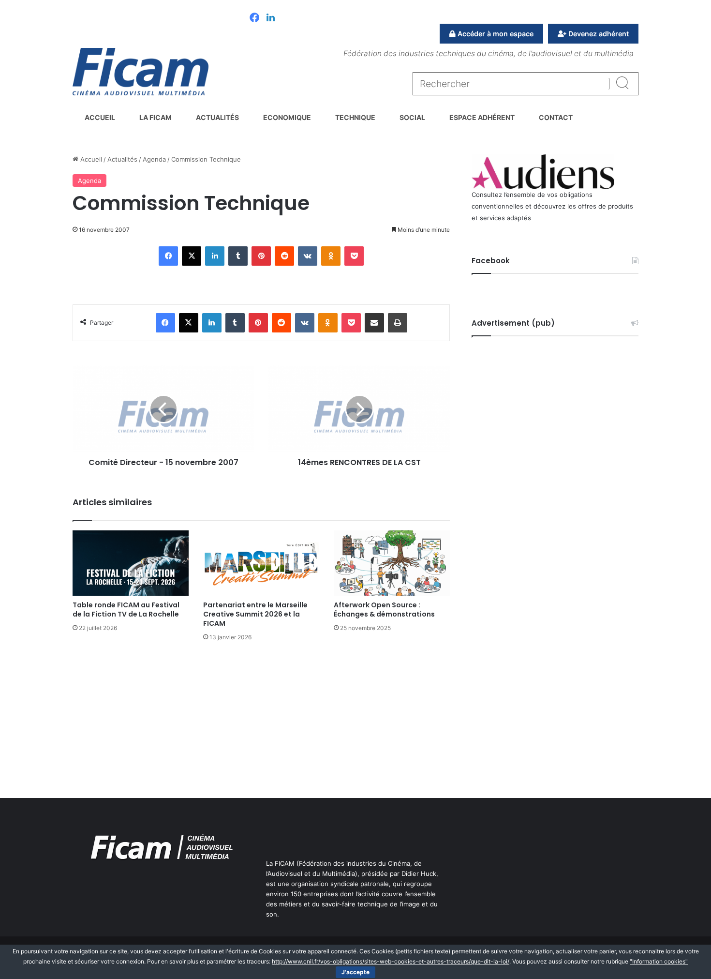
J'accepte (355, 972)
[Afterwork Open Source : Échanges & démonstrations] (392, 563)
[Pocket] (354, 256)
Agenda (154, 159)
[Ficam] (140, 71)
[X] (191, 256)
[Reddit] (284, 256)
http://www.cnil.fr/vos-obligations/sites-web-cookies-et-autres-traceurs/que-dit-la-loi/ (390, 961)
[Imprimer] (397, 322)
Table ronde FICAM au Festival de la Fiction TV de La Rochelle (126, 609)
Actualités (217, 117)
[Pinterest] (261, 256)
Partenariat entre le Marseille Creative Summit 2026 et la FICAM (255, 614)
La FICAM (155, 117)
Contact (556, 117)
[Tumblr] (238, 256)
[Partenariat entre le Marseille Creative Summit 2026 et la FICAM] (261, 563)
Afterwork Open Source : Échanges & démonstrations (384, 609)
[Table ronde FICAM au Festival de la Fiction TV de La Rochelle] (131, 563)
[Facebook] (254, 18)
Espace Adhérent (482, 117)
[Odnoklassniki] (331, 256)
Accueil (100, 117)
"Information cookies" (659, 961)
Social (412, 117)
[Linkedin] (271, 18)
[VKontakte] (307, 256)
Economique (287, 117)
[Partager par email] (374, 322)
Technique (355, 117)
